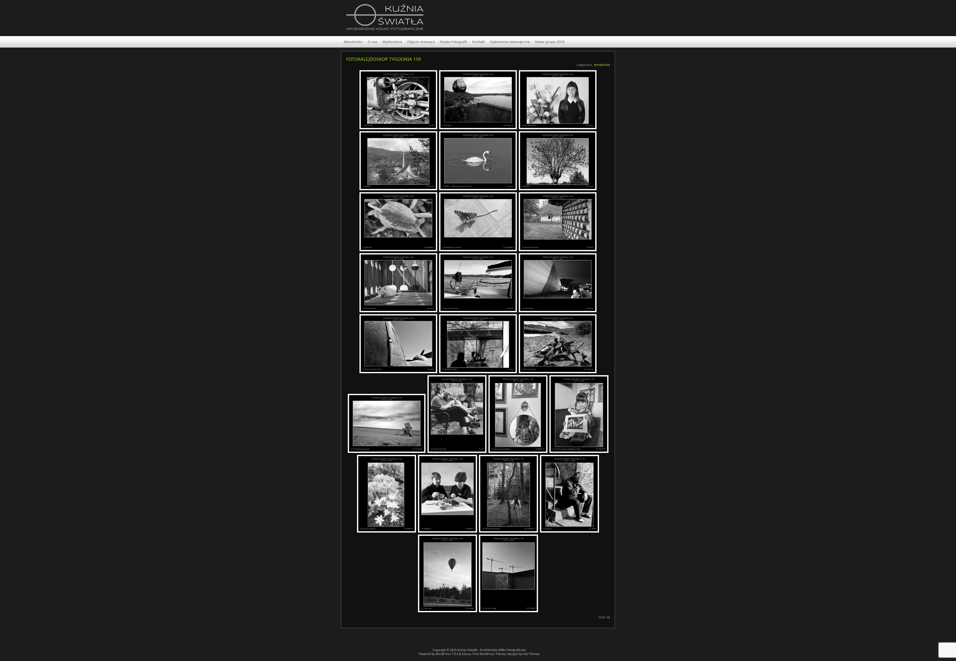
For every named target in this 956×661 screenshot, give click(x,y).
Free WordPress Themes (490, 654)
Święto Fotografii (453, 41)
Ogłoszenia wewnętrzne (510, 41)
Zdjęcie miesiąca (421, 41)
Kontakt (478, 41)
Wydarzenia (392, 41)
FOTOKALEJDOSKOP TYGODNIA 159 (383, 59)
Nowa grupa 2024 (550, 41)
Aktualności (353, 41)
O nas (372, 41)
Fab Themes (531, 654)
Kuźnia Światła (468, 650)
